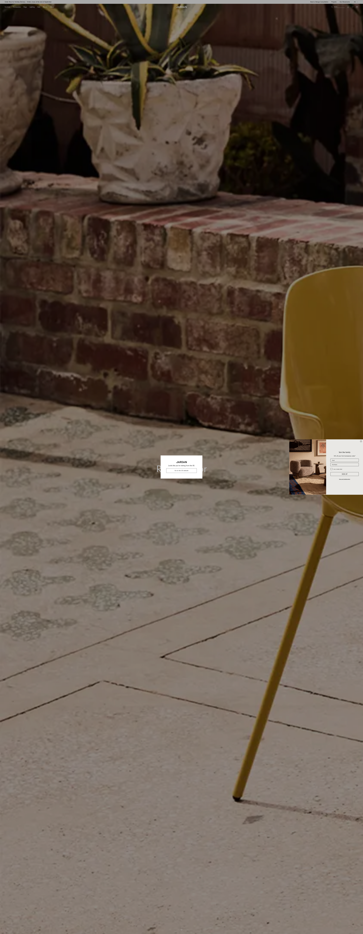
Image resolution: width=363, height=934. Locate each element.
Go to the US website (181, 470)
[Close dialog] (361, 441)
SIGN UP (344, 474)
